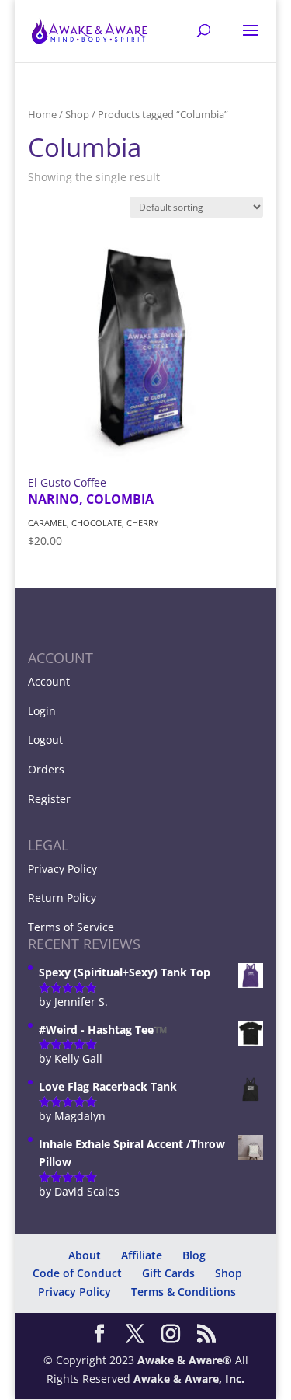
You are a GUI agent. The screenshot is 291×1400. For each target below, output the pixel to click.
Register (49, 798)
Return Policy (62, 897)
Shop (77, 114)
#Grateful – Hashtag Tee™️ (131, 1372)
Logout (45, 739)
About (84, 1255)
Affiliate (141, 1255)
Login (42, 710)
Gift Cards (168, 1273)
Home (42, 114)
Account (49, 681)
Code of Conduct (77, 1273)
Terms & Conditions (183, 1291)
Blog (194, 1255)
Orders (46, 769)
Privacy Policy (62, 868)
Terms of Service (71, 927)
